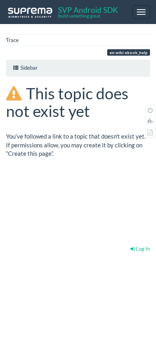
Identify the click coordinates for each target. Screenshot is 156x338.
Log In (142, 248)
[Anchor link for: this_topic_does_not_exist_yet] (98, 110)
